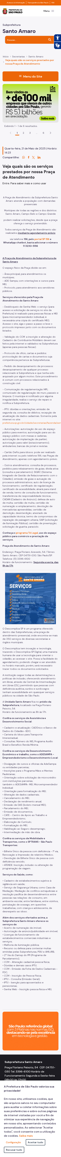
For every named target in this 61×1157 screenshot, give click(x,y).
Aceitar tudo (35, 1142)
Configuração (13, 1142)
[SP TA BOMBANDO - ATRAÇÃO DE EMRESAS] (30, 103)
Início (6, 56)
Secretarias (18, 56)
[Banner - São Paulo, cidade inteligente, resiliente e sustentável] (30, 1031)
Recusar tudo (14, 1149)
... (37, 132)
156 (52, 3)
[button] (50, 133)
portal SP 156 (41, 239)
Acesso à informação (16, 3)
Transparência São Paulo (38, 3)
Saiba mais (26, 1136)
